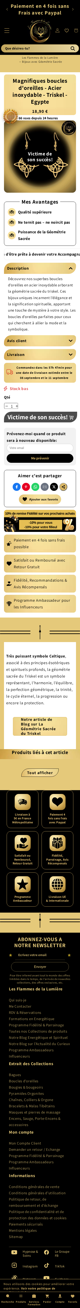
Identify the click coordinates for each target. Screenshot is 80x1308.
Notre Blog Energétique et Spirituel (38, 1037)
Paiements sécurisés (26, 1224)
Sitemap (16, 1236)
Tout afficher (40, 772)
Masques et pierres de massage (34, 1112)
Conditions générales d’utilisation (37, 1192)
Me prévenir (40, 458)
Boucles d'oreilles (23, 1081)
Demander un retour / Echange (34, 1149)
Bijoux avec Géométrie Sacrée (42, 62)
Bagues (15, 1074)
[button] (7, 30)
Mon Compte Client (25, 1143)
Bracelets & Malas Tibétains (32, 1105)
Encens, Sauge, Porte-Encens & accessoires (35, 1121)
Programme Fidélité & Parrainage (36, 1025)
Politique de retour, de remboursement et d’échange (33, 1202)
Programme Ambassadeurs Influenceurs (31, 1053)
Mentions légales (23, 1230)
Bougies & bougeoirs (26, 1087)
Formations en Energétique (31, 1018)
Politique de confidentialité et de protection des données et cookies (38, 1214)
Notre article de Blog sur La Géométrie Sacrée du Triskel (38, 726)
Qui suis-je (17, 1000)
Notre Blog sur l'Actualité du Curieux (39, 1043)
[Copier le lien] (63, 487)
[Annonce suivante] (72, 9)
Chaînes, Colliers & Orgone (31, 1099)
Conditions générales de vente (34, 1186)
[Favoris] (67, 31)
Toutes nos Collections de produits (38, 1031)
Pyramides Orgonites (26, 1093)
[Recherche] (72, 48)
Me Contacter (20, 1006)
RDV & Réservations (25, 1012)
